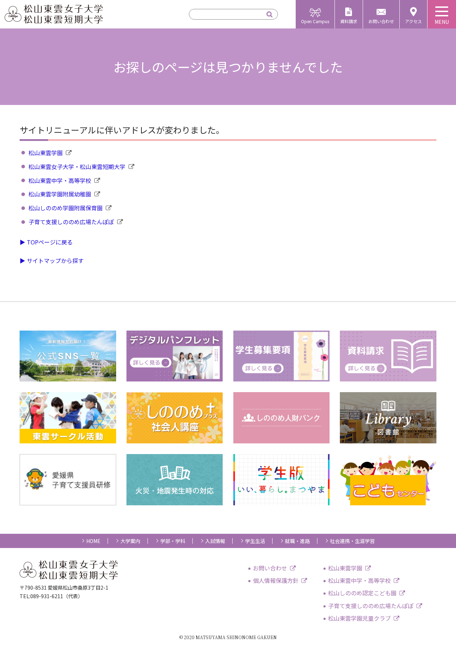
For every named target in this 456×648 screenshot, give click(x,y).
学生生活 (255, 540)
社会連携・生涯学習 (352, 540)
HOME (93, 540)
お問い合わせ (381, 21)
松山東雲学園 (45, 152)
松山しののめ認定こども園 (362, 593)
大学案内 (130, 540)
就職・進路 (297, 540)
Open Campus (315, 21)
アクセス (413, 21)
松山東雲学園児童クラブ (359, 618)
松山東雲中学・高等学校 (59, 180)
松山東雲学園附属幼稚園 (59, 194)
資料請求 (348, 21)
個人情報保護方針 (276, 580)
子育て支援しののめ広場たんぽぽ (71, 221)
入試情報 (215, 540)
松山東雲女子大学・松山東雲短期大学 (76, 166)
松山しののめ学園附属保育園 (65, 208)
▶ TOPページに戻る (46, 242)
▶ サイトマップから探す (52, 260)
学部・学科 (172, 540)
